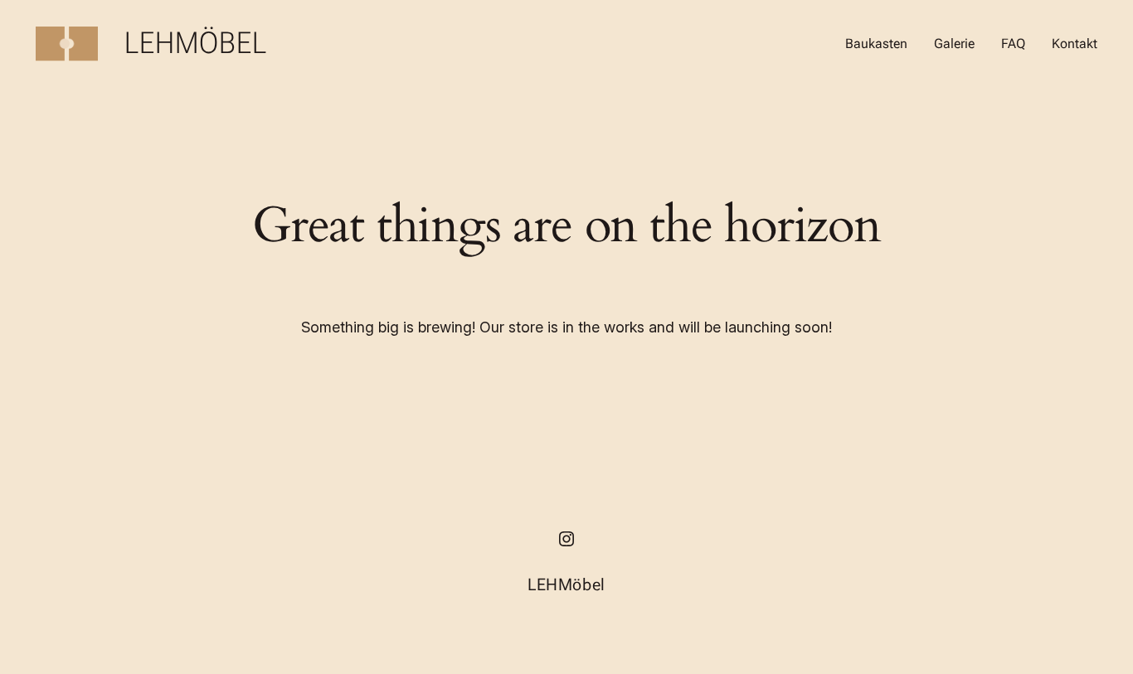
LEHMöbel (196, 43)
